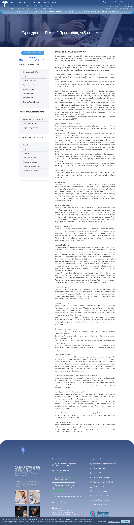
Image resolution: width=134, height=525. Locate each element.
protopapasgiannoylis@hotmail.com (35, 60)
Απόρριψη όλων (114, 521)
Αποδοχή (125, 521)
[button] (26, 11)
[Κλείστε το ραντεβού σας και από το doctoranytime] (99, 514)
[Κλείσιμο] (132, 521)
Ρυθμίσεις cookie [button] (101, 521)
